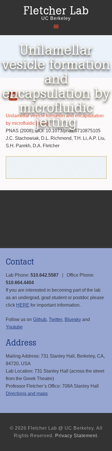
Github (40, 319)
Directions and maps (27, 393)
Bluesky (73, 319)
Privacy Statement (76, 435)
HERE (22, 305)
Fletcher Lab (56, 11)
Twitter (55, 319)
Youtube (14, 326)
